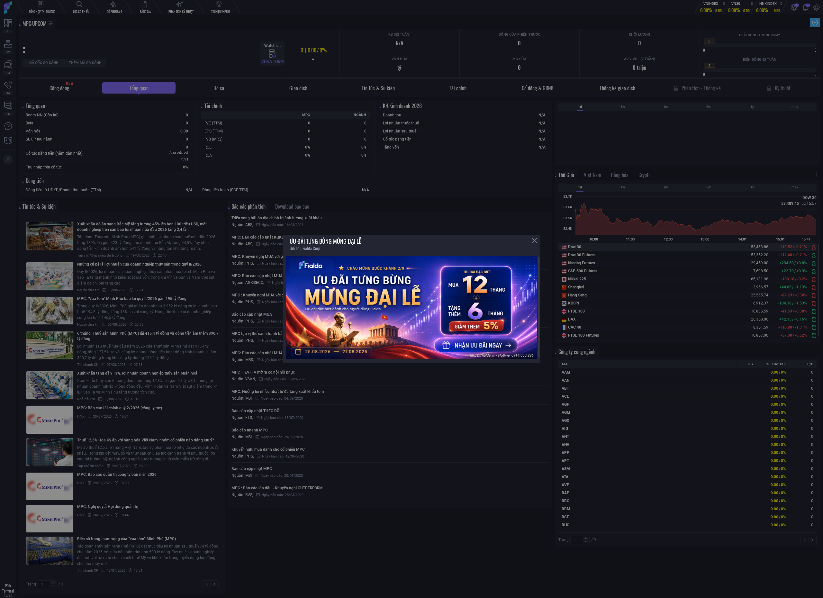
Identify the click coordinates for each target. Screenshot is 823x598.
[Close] (534, 240)
